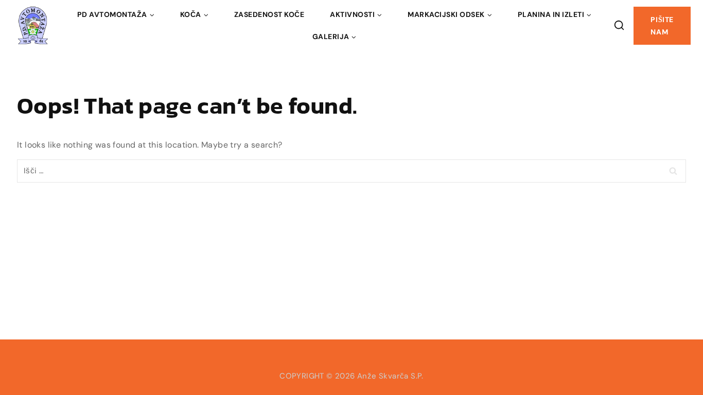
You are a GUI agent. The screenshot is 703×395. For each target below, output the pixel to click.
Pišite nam (662, 26)
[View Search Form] (619, 25)
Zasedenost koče (269, 14)
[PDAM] (33, 25)
